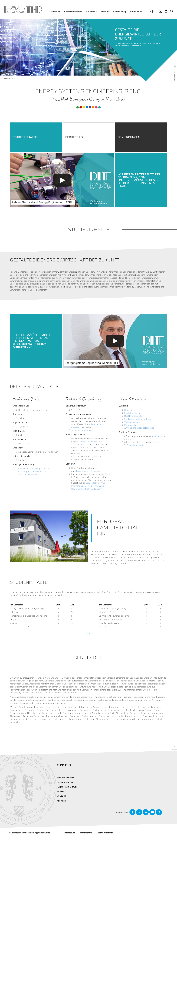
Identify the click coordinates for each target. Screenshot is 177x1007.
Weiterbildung (119, 12)
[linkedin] (146, 812)
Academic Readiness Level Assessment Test (86, 443)
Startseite (7, 78)
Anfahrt (61, 800)
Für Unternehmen (67, 786)
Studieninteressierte (72, 12)
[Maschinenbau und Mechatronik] (87, 107)
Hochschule (54, 12)
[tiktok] (159, 812)
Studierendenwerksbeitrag (87, 471)
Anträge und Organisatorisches (139, 428)
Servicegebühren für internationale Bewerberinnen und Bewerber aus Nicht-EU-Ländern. (88, 486)
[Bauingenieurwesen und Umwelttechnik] (77, 107)
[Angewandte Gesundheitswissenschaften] (93, 107)
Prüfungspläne (131, 425)
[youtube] (152, 812)
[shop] (166, 11)
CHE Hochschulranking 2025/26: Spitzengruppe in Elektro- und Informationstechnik (33, 471)
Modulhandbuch (132, 413)
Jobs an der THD (65, 782)
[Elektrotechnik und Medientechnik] (84, 107)
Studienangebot (66, 777)
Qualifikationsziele (133, 416)
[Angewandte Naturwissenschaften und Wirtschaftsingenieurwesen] (90, 107)
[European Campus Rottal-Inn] (99, 107)
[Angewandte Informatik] (96, 107)
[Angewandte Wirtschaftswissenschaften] (80, 107)
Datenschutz (86, 832)
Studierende (91, 12)
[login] (160, 11)
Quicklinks (64, 765)
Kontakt (61, 796)
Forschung (105, 12)
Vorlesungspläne (132, 422)
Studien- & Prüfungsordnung (137, 419)
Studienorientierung (138, 445)
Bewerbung (129, 410)
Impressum (69, 832)
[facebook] (132, 812)
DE (150, 12)
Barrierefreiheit (105, 832)
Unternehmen (135, 12)
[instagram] (139, 812)
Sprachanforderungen (81, 430)
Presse (61, 791)
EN (154, 12)
